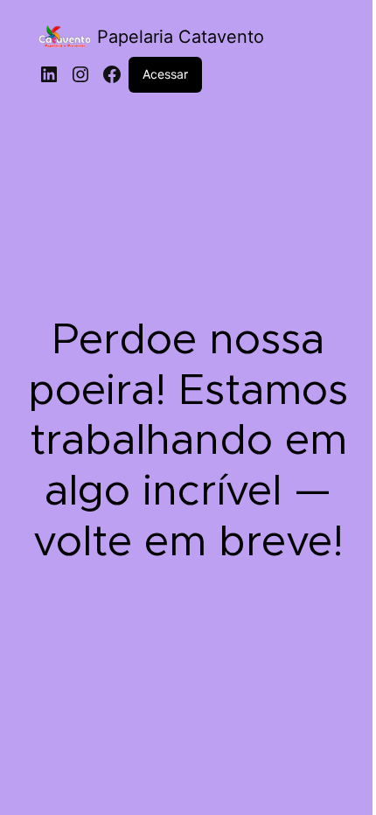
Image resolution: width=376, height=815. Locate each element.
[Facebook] (111, 74)
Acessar (165, 73)
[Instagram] (80, 74)
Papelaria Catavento (180, 36)
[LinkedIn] (48, 74)
